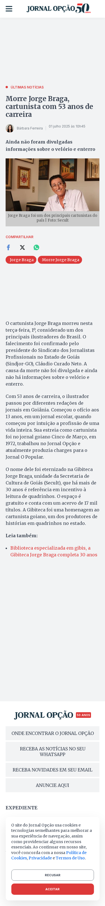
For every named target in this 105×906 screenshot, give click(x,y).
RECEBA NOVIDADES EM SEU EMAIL (52, 770)
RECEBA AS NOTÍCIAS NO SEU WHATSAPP (52, 751)
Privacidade (40, 858)
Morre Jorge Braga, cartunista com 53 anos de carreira (49, 106)
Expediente (22, 808)
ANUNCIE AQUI (52, 785)
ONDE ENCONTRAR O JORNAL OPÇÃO (52, 733)
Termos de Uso (70, 858)
